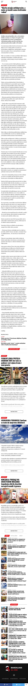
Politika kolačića (23, 678)
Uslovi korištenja (5, 678)
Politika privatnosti (14, 678)
